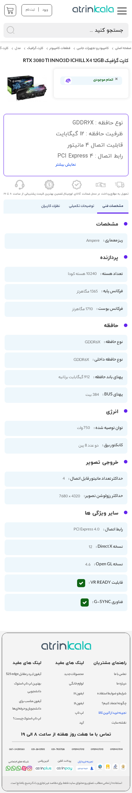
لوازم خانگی (76, 684)
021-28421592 (38, 749)
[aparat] (23, 770)
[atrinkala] (18, 770)
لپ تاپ (79, 713)
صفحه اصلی (123, 48)
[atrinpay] (64, 770)
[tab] (112, 206)
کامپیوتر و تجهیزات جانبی (93, 48)
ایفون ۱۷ (79, 693)
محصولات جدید (74, 674)
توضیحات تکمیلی (81, 206)
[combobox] (66, 30)
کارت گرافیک (35, 48)
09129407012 (78, 749)
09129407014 (116, 749)
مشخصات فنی (112, 206)
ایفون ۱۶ (79, 703)
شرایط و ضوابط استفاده (111, 693)
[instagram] (29, 770)
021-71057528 (58, 749)
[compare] (67, 80)
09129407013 (97, 749)
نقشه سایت (119, 723)
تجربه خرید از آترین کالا (112, 713)
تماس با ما (120, 674)
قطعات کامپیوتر (60, 48)
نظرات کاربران (50, 206)
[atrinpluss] (43, 770)
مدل (18, 48)
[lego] (93, 9)
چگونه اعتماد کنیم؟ (114, 703)
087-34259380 (17, 749)
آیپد (81, 723)
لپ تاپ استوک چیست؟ (27, 718)
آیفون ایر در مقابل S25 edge (23, 674)
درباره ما (121, 684)
